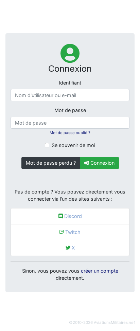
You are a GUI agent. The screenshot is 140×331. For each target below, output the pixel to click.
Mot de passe (70, 110)
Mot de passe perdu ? (51, 163)
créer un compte (99, 271)
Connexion (102, 163)
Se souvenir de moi (73, 145)
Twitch (72, 232)
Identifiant (70, 83)
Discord (72, 216)
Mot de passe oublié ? (70, 132)
